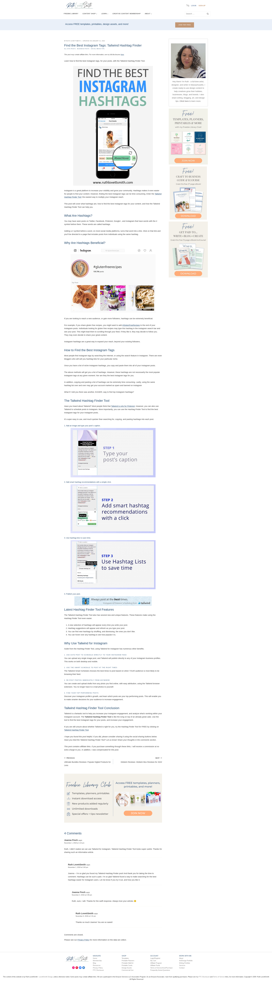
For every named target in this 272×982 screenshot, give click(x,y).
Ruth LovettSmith (77, 864)
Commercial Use (127, 970)
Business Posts (83, 48)
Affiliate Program (156, 963)
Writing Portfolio (184, 963)
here (122, 54)
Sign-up (202, 5)
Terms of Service (219, 977)
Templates (125, 958)
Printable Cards (127, 965)
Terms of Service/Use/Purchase (161, 968)
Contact (182, 968)
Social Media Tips (98, 48)
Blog (94, 963)
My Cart (153, 960)
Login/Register (155, 958)
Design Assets (127, 968)
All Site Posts (70, 48)
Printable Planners (128, 960)
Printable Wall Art (127, 963)
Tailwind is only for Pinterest (123, 406)
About (181, 958)
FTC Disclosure (98, 970)
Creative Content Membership (127, 13)
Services (182, 965)
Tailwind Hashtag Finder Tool (76, 730)
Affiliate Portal (155, 965)
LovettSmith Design (46, 977)
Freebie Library (71, 13)
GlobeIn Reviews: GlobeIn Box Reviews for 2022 (141, 760)
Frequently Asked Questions (160, 970)
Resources (97, 965)
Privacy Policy (83, 940)
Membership (97, 960)
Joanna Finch (71, 840)
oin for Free (184, 25)
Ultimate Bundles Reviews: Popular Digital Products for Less (87, 761)
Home (95, 958)
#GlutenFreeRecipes (131, 325)
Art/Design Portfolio (186, 960)
